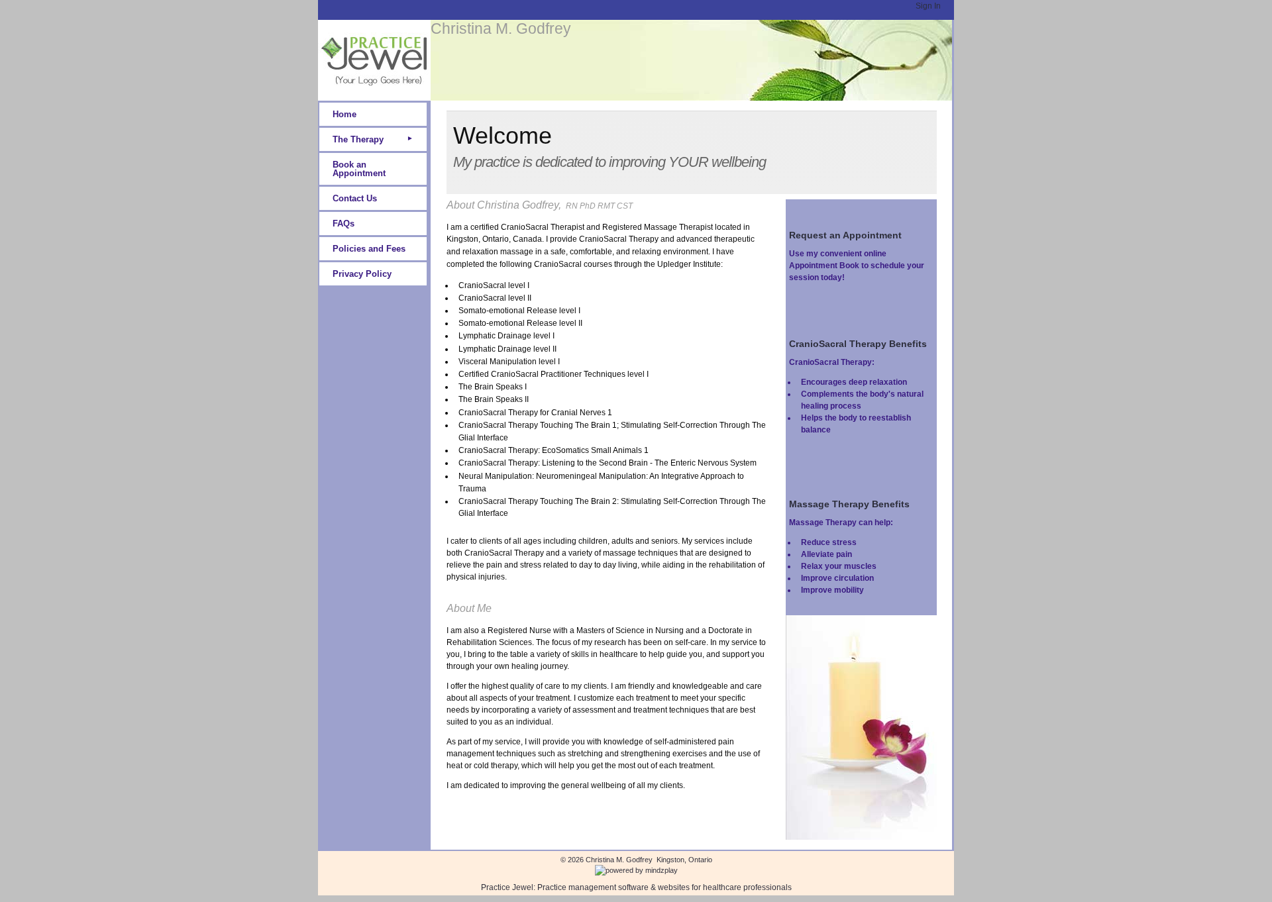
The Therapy (358, 139)
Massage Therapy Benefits (849, 504)
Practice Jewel (507, 887)
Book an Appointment (359, 169)
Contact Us (355, 198)
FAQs (343, 223)
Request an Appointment (845, 235)
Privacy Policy (362, 274)
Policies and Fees (369, 249)
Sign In (928, 6)
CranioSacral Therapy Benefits (858, 343)
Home (344, 114)
